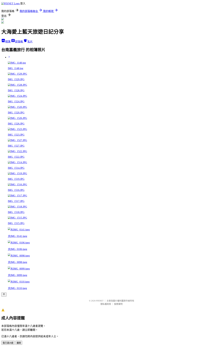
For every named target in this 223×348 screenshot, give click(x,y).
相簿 (8, 41)
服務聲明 (118, 304)
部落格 (19, 41)
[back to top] (4, 294)
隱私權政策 (105, 304)
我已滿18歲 (8, 343)
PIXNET (100, 300)
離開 (19, 343)
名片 (30, 41)
